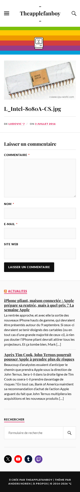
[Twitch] (38, 459)
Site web (11, 244)
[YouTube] (18, 459)
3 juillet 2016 (45, 123)
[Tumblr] (28, 459)
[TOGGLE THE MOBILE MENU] (6, 13)
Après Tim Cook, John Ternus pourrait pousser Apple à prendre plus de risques (39, 356)
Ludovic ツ (17, 123)
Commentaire (17, 155)
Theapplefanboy (39, 479)
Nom (9, 204)
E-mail (10, 224)
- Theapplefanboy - (40, 13)
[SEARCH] (69, 433)
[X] (8, 459)
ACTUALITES (17, 291)
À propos (40, 483)
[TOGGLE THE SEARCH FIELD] (73, 13)
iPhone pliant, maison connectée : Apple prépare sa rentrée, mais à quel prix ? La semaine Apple (39, 305)
